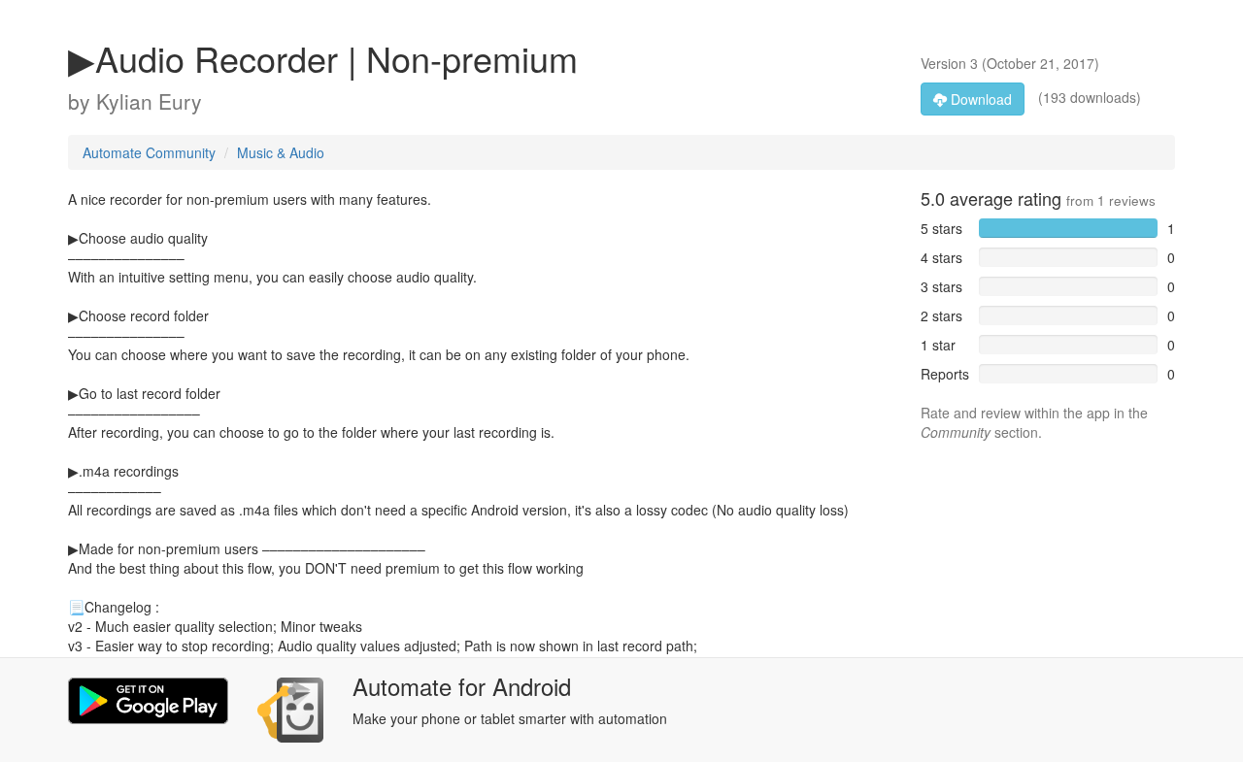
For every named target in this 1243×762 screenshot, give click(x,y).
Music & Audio (280, 152)
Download (979, 99)
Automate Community (149, 152)
